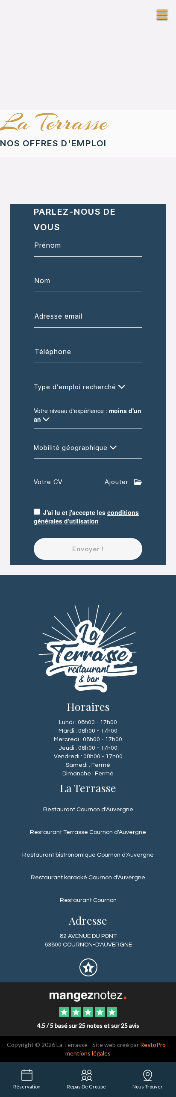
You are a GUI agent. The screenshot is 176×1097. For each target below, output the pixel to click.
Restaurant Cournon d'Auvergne (88, 810)
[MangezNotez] (88, 974)
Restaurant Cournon (88, 900)
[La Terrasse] (88, 995)
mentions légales (88, 1053)
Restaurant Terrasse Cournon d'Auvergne (88, 832)
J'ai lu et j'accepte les (86, 516)
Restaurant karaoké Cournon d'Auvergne (88, 878)
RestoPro (153, 1044)
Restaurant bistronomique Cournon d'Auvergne (88, 855)
